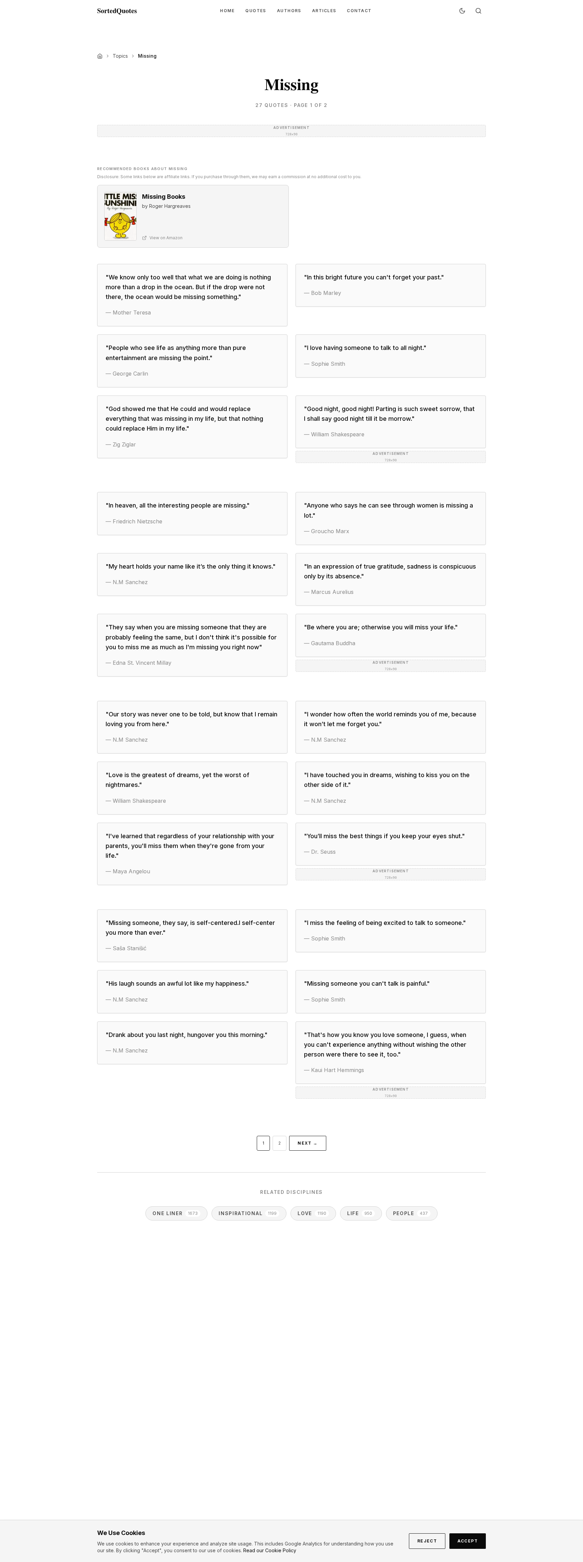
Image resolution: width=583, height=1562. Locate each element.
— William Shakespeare (334, 434)
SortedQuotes (117, 11)
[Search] (478, 10)
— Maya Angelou (128, 871)
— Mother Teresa (128, 312)
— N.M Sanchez (127, 582)
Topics (120, 56)
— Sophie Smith (324, 363)
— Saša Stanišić (126, 948)
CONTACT (359, 10)
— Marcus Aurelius (329, 591)
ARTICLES (324, 10)
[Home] (100, 56)
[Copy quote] (273, 312)
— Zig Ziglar (121, 444)
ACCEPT (467, 1540)
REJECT (427, 1540)
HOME (227, 10)
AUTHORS (289, 10)
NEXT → (308, 1143)
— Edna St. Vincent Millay (138, 662)
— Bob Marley (322, 293)
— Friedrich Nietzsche (134, 521)
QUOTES (255, 10)
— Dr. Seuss (320, 851)
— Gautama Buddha (329, 643)
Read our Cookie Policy (269, 1550)
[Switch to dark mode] (462, 10)
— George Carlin (127, 373)
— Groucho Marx (326, 531)
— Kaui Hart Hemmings (334, 1070)
